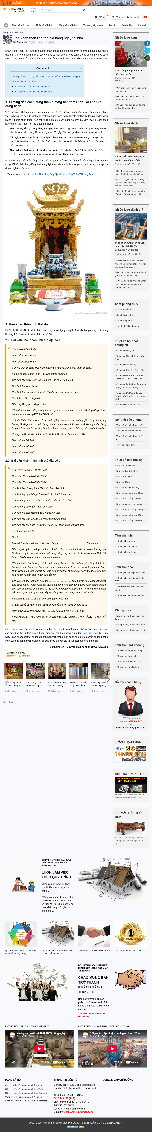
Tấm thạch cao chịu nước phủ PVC (130, 579)
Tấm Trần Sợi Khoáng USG (129, 661)
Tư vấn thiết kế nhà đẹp (127, 326)
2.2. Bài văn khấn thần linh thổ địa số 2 (33, 91)
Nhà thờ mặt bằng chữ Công (129, 515)
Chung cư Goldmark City (128, 404)
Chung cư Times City (126, 364)
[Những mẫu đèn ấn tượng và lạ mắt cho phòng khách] (131, 140)
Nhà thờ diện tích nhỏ (126, 471)
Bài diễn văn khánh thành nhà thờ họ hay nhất (129, 98)
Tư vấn (112, 25)
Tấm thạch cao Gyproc (127, 546)
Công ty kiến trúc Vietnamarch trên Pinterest (26, 1101)
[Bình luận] (39, 42)
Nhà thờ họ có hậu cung (127, 487)
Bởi (14, 42)
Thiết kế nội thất (44, 25)
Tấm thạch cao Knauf (126, 552)
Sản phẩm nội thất (67, 25)
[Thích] (29, 42)
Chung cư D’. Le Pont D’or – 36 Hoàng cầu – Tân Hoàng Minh (130, 386)
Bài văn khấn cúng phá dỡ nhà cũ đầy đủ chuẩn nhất (130, 106)
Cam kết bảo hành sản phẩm (128, 950)
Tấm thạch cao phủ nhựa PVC (130, 595)
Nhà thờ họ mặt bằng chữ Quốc (131, 509)
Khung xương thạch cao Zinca (130, 624)
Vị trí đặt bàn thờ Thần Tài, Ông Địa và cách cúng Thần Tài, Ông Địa (57, 174)
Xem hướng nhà (124, 320)
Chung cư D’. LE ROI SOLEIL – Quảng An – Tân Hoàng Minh (130, 377)
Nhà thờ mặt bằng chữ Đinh (129, 520)
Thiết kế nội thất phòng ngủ (129, 430)
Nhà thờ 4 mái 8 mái (126, 465)
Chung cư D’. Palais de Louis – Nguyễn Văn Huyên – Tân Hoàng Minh (130, 396)
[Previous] (5, 679)
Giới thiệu (127, 25)
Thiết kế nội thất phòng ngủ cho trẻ (130, 437)
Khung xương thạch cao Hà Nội (131, 630)
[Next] (108, 679)
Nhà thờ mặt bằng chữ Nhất (129, 493)
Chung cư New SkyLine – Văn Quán (129, 357)
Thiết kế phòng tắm (125, 445)
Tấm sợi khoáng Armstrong (129, 650)
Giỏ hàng (103, 16)
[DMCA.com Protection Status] (76, 1127)
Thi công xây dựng (93, 25)
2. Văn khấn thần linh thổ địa (23, 81)
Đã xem (119, 17)
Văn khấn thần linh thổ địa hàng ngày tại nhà (130, 89)
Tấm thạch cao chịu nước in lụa (131, 572)
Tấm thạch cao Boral (126, 541)
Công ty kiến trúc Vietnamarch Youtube (23, 1097)
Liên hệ (142, 25)
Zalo (147, 51)
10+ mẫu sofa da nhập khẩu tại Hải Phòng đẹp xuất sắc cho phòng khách (130, 284)
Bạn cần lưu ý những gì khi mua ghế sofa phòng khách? (130, 274)
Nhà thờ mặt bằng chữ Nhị (128, 498)
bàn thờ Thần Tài (92, 633)
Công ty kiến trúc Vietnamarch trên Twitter (25, 1089)
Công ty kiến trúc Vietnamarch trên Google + (26, 1093)
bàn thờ (17, 124)
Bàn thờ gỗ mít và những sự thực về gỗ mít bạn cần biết (129, 172)
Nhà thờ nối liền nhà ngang (129, 504)
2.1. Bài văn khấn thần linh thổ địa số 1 (33, 86)
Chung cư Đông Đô (125, 350)
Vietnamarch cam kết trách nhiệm (94, 950)
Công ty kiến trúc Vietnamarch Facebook (24, 1085)
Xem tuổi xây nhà (124, 315)
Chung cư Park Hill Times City (130, 370)
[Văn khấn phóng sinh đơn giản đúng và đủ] (131, 54)
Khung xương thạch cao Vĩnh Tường (129, 617)
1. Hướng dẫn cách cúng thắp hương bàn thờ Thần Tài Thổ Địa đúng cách (46, 76)
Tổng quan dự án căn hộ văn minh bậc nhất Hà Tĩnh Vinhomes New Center (130, 246)
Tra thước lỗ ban (124, 309)
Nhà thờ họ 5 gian (124, 476)
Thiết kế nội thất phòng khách (130, 425)
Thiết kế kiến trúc (21, 25)
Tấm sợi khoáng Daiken (127, 667)
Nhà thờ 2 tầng (123, 482)
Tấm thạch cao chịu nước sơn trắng (130, 588)
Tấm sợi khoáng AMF (126, 656)
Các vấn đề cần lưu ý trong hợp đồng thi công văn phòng (130, 192)
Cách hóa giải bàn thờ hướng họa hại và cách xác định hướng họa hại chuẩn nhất (130, 182)
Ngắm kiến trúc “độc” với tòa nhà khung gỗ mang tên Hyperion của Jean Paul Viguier (130, 263)
